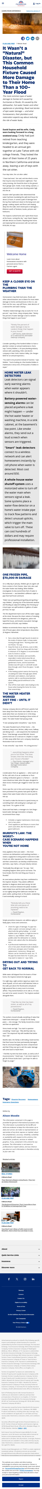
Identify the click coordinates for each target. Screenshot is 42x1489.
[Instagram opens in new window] (25, 1279)
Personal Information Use (14, 1468)
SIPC (25, 1428)
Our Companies (21, 1318)
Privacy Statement (26, 1470)
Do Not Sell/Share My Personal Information (21, 1314)
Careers (21, 1294)
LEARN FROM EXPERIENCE (11, 11)
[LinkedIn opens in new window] (33, 1279)
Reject (21, 1479)
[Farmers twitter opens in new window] (28, 38)
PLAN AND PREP (8, 1198)
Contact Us (21, 1298)
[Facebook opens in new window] (8, 1279)
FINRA (20, 1428)
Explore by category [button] (32, 11)
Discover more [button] (21, 1267)
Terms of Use (21, 1306)
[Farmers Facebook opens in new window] (23, 38)
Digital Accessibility (21, 1302)
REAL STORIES (7, 1174)
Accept (21, 1485)
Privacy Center (21, 1310)
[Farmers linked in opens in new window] (32, 38)
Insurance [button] (21, 1261)
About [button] (21, 1249)
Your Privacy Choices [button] (21, 1322)
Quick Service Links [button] (21, 1255)
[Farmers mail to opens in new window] (37, 38)
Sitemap (21, 1290)
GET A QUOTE (14, 271)
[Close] (39, 1459)
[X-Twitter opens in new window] (17, 1279)
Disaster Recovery (19, 1099)
